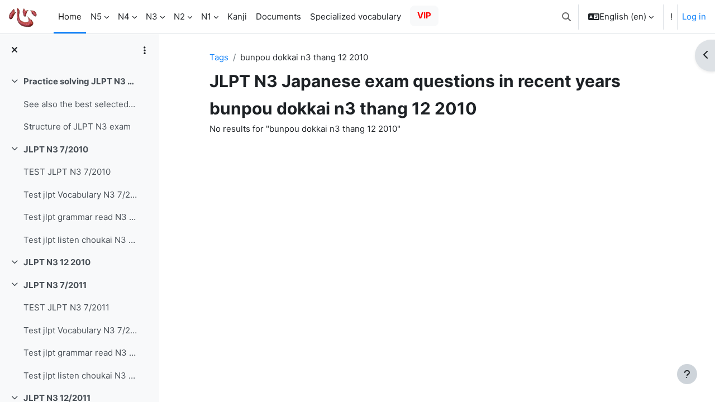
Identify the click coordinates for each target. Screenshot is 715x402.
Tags (218, 57)
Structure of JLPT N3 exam (77, 126)
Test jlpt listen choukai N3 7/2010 (80, 239)
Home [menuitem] (70, 16)
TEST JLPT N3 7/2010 (67, 171)
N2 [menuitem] (179, 16)
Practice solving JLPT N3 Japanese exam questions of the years (80, 81)
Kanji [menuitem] (237, 16)
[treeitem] (79, 104)
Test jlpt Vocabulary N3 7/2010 (80, 194)
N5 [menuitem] (96, 16)
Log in (694, 16)
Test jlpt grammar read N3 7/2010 (80, 217)
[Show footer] (687, 374)
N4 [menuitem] (124, 16)
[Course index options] (145, 50)
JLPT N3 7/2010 (55, 149)
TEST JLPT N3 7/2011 (66, 307)
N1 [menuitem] (206, 16)
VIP (424, 15)
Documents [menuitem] (278, 16)
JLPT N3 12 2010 (56, 262)
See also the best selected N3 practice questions (80, 104)
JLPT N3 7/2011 (55, 285)
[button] (566, 17)
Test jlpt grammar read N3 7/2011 (80, 352)
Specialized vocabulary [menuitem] (355, 16)
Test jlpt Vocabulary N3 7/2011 (80, 330)
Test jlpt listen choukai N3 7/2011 (80, 375)
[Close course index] (14, 50)
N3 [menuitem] (152, 16)
